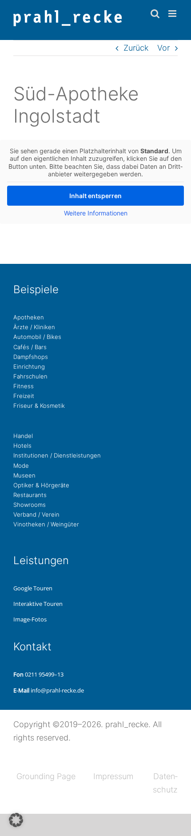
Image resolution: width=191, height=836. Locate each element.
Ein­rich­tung (29, 366)
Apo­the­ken (28, 317)
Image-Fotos (30, 619)
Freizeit (23, 395)
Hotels (22, 445)
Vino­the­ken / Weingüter (46, 524)
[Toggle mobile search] (155, 13)
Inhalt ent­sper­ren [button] (95, 195)
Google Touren (32, 588)
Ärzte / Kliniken (34, 326)
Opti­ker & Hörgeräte (41, 485)
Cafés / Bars (30, 346)
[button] (16, 820)
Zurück (135, 47)
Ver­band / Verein (36, 514)
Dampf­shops (30, 356)
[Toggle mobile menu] (173, 13)
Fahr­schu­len (30, 376)
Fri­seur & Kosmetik (39, 405)
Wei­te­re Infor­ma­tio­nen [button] (95, 213)
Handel (23, 435)
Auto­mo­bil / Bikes (37, 336)
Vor (163, 47)
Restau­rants (30, 494)
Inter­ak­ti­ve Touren (38, 604)
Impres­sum (113, 776)
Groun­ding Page (46, 776)
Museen (24, 475)
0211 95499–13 (44, 674)
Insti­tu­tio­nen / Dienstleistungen (57, 455)
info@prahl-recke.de (57, 690)
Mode (21, 465)
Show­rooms (29, 504)
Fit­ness (23, 386)
